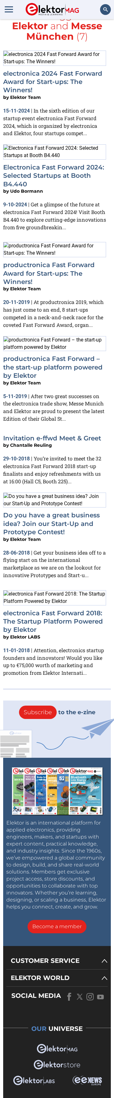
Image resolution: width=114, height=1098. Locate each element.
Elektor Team (25, 97)
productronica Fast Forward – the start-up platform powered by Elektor (53, 367)
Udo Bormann (26, 191)
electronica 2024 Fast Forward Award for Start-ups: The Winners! (52, 82)
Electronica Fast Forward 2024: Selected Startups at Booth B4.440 (53, 175)
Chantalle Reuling (31, 445)
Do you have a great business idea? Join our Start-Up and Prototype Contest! (51, 523)
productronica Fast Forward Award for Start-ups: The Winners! (49, 273)
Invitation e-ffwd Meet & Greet (52, 438)
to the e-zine (59, 712)
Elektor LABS (25, 637)
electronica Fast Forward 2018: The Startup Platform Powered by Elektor (53, 621)
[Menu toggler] (9, 9)
